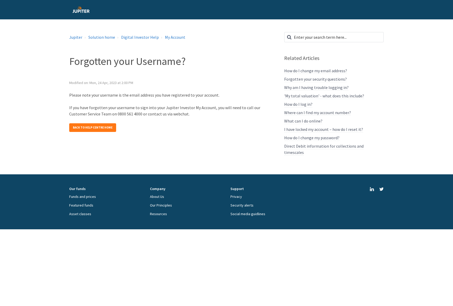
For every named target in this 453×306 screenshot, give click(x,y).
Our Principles (161, 205)
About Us (157, 196)
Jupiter (75, 37)
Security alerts (242, 205)
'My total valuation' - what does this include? (324, 95)
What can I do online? (303, 121)
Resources (158, 214)
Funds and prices (82, 196)
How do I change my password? (311, 137)
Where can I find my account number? (317, 112)
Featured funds (81, 205)
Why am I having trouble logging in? (316, 87)
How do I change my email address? (315, 70)
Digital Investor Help (140, 37)
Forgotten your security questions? (315, 79)
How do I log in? (298, 104)
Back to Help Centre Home (92, 127)
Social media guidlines (247, 214)
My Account (175, 37)
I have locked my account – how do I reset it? (323, 129)
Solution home (101, 37)
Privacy (236, 196)
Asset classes (80, 214)
